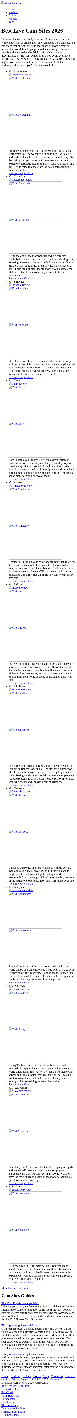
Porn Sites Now (10, 1395)
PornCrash (7, 1392)
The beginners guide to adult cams (20, 1325)
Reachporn (7, 1402)
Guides (27, 1376)
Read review (16, 173)
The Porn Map (9, 1405)
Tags (46, 1376)
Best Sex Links (10, 1414)
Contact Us (56, 1379)
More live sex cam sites (14, 1288)
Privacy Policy (19, 1379)
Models (37, 1376)
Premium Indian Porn (13, 1408)
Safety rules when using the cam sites (22, 1354)
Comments (57, 1376)
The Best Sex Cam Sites (15, 1385)
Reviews (15, 1376)
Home (4, 1376)
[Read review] (21, 74)
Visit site (28, 173)
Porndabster (8, 1398)
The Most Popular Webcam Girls (20, 1303)
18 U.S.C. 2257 (39, 1379)
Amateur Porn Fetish (13, 1411)
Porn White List (10, 1389)
